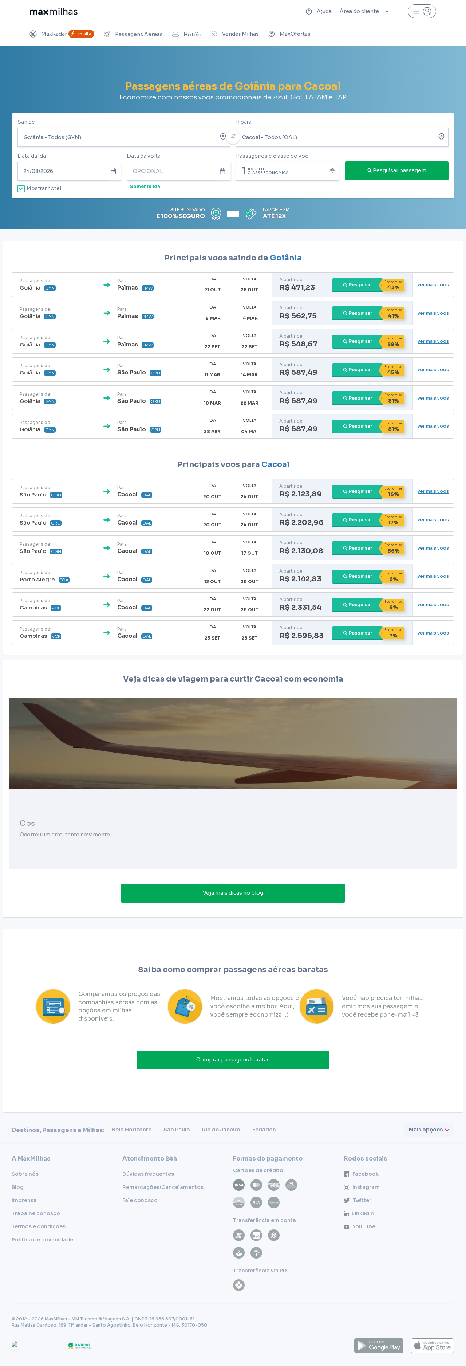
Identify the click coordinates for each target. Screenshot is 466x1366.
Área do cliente (359, 11)
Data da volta (144, 156)
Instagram (366, 1187)
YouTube (363, 1226)
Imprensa (24, 1200)
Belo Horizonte (131, 1129)
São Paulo (176, 1129)
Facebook (365, 1174)
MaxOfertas (295, 34)
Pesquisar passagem (399, 170)
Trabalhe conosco (36, 1213)
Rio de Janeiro (221, 1129)
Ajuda (324, 11)
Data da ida (31, 156)
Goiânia (286, 258)
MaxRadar (66, 34)
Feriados (264, 1129)
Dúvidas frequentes (148, 1174)
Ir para (244, 122)
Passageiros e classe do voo (272, 156)
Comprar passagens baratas (233, 1059)
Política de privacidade (42, 1239)
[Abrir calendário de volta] (223, 171)
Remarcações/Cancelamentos (163, 1187)
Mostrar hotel (44, 188)
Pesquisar (360, 284)
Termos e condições (39, 1226)
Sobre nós (25, 1174)
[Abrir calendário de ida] (114, 171)
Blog (18, 1187)
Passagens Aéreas (139, 34)
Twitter (362, 1200)
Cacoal (275, 464)
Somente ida (145, 186)
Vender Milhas (240, 34)
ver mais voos (433, 284)
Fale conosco (140, 1200)
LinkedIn (363, 1213)
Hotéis (192, 34)
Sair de (26, 122)
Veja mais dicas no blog (233, 893)
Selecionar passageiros (287, 170)
